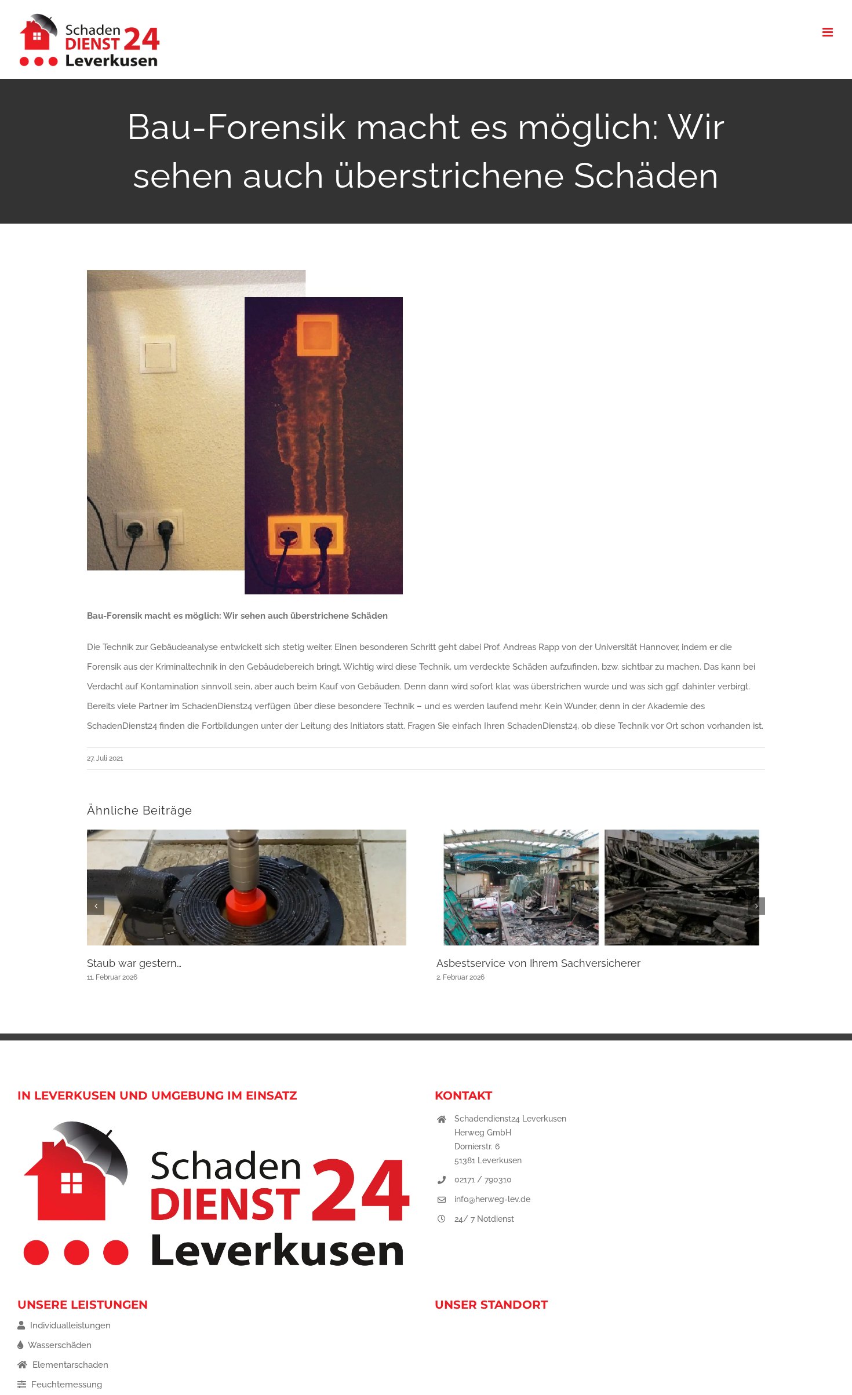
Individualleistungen (69, 1325)
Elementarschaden (69, 1365)
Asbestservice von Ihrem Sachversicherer (538, 963)
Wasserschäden (59, 1345)
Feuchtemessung (65, 1384)
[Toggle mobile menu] (828, 32)
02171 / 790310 (483, 1179)
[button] (95, 906)
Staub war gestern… (134, 963)
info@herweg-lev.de (492, 1199)
